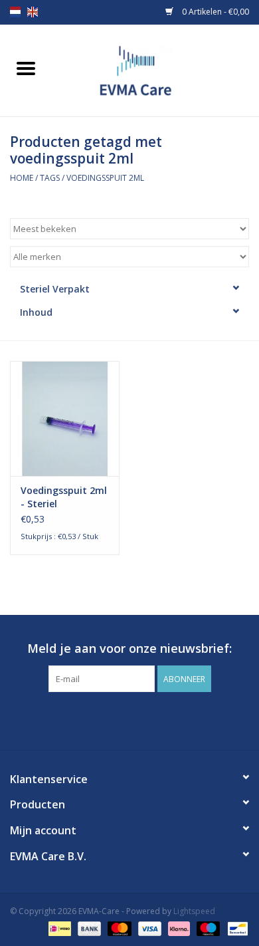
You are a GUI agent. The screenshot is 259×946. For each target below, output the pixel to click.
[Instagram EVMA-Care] (141, 719)
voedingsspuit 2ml (105, 177)
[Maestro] (207, 927)
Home (21, 177)
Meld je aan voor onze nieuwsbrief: (129, 648)
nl (15, 12)
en (32, 12)
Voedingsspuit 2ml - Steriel (64, 497)
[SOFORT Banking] (177, 927)
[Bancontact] (235, 927)
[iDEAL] (58, 927)
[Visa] (148, 927)
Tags (50, 177)
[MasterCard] (118, 927)
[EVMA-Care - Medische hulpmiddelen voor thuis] (155, 69)
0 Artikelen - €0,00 (214, 11)
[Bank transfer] (88, 927)
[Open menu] (26, 68)
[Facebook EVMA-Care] (117, 719)
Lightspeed (194, 911)
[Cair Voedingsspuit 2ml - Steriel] (65, 418)
